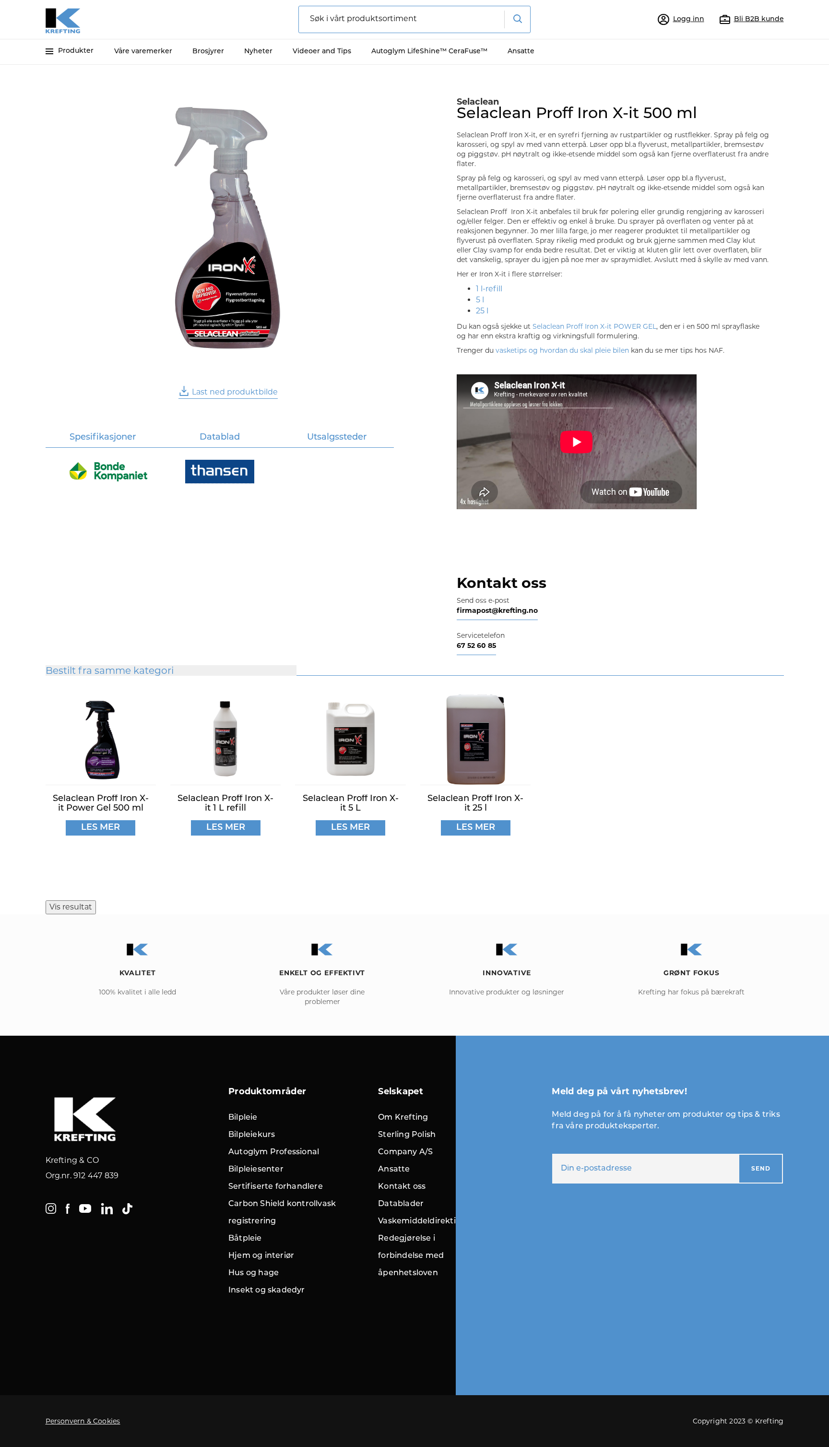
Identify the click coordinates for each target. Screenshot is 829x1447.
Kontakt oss (402, 1187)
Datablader (401, 1204)
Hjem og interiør (261, 1256)
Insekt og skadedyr (266, 1290)
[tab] (103, 438)
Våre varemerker (143, 51)
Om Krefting (403, 1118)
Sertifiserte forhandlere (275, 1187)
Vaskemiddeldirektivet (423, 1221)
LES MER (100, 828)
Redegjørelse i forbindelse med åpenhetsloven (411, 1256)
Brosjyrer (208, 51)
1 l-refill (489, 288)
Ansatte (521, 51)
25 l (482, 310)
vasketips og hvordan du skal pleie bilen (562, 350)
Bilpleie (243, 1118)
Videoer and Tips (322, 51)
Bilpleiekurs (251, 1135)
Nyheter (258, 51)
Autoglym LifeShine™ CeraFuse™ (429, 51)
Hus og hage (253, 1273)
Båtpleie (245, 1239)
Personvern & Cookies (83, 1421)
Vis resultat (70, 906)
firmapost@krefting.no (497, 610)
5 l (480, 299)
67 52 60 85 (476, 645)
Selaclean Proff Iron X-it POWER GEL (594, 326)
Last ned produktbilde (235, 391)
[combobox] (414, 19)
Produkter (76, 51)
